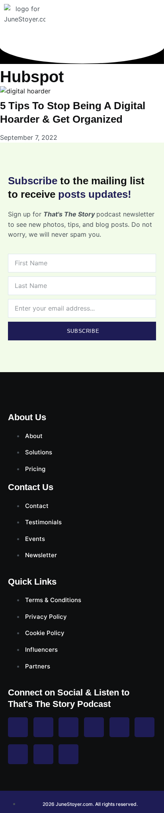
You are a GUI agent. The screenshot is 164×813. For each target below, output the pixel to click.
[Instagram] (43, 727)
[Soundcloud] (68, 754)
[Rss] (18, 754)
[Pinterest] (119, 727)
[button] (157, 19)
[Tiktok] (144, 727)
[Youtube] (94, 727)
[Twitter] (68, 727)
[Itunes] (43, 754)
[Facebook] (18, 727)
